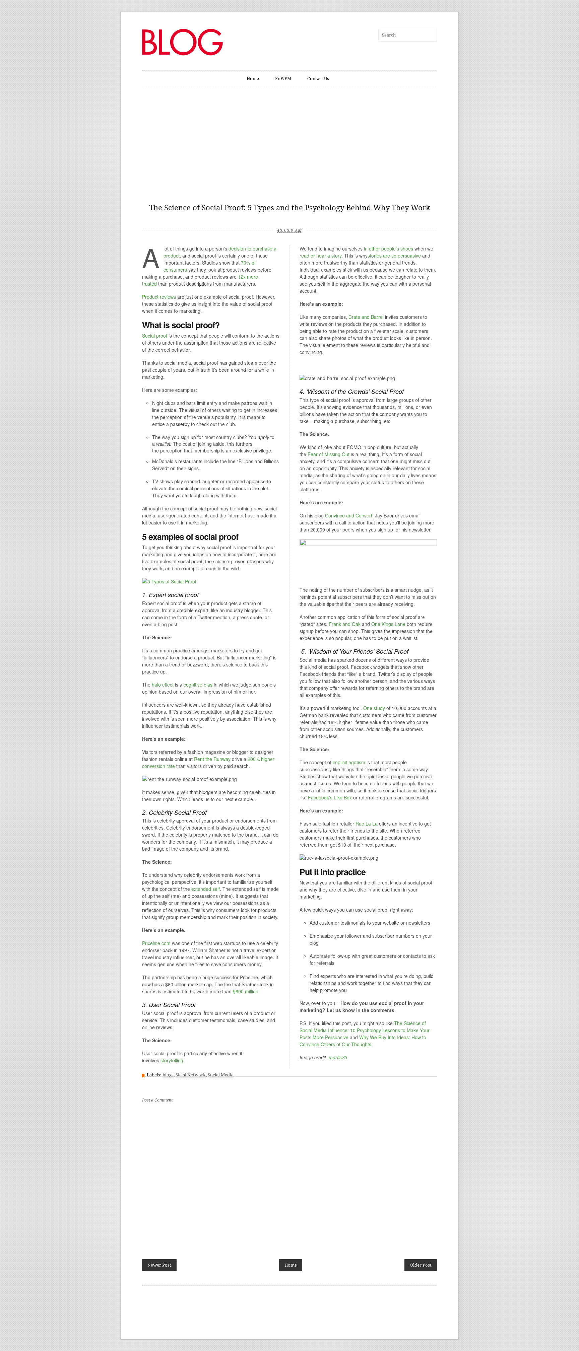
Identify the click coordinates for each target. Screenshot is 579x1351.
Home (253, 78)
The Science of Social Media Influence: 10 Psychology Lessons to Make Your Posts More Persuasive (365, 1030)
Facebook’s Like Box (330, 797)
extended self (205, 888)
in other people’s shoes (388, 248)
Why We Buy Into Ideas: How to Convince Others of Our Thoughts (363, 1041)
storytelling (171, 1060)
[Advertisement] (289, 149)
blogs (168, 1074)
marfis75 (338, 1057)
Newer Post (159, 1265)
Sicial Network (191, 1074)
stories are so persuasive (394, 255)
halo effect (163, 684)
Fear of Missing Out (328, 454)
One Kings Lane (388, 624)
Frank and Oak (345, 624)
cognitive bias (198, 684)
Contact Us (318, 78)
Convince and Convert (348, 515)
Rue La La (367, 823)
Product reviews (159, 296)
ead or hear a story (321, 255)
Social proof (154, 335)
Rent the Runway (212, 759)
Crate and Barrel (366, 316)
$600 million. (246, 991)
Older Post (421, 1265)
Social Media (221, 1074)
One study (374, 708)
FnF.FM (283, 78)
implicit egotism (349, 762)
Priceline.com (156, 943)
